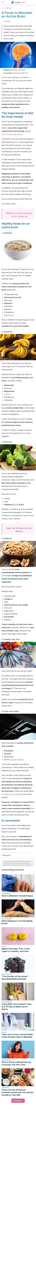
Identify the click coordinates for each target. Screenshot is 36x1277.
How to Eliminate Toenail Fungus (17, 896)
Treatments (6, 893)
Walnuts (5, 569)
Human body (6, 1060)
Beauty (4, 946)
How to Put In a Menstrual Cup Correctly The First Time (16, 1063)
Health (4, 1032)
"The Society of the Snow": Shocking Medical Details (15, 977)
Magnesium (9, 315)
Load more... (18, 1101)
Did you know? (7, 919)
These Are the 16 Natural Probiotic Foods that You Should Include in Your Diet (17, 1092)
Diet (3, 8)
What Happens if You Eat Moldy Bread (17, 922)
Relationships (7, 1002)
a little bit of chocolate (13, 794)
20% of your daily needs (12, 134)
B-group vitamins (17, 760)
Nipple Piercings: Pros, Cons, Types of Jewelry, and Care (16, 949)
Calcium (7, 394)
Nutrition (9, 8)
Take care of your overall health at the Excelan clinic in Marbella (17, 1035)
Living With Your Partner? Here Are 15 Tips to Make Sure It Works (17, 1006)
